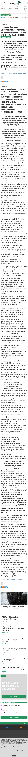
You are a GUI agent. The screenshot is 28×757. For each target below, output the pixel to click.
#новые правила (13, 579)
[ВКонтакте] (1, 81)
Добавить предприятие (14, 717)
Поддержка (12, 753)
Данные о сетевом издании (5, 750)
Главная (3, 8)
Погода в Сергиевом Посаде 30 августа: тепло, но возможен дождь (13, 668)
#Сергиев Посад (4, 73)
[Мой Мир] (7, 81)
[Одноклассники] (3, 81)
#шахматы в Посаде (13, 73)
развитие (16, 753)
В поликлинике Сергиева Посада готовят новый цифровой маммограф (12, 639)
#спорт (24, 73)
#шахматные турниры (5, 75)
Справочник (17, 8)
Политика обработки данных (22, 750)
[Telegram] (5, 81)
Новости (10, 8)
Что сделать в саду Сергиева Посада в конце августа (14, 659)
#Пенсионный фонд (5, 579)
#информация (20, 579)
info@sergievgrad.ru (4, 731)
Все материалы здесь (14, 696)
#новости (20, 73)
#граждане (3, 580)
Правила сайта (3, 751)
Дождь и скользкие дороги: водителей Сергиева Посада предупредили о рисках (11, 618)
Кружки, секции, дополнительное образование (11, 686)
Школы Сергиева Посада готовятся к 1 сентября (14, 650)
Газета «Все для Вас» (25, 10)
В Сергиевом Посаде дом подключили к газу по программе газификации (13, 628)
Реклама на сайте (14, 750)
